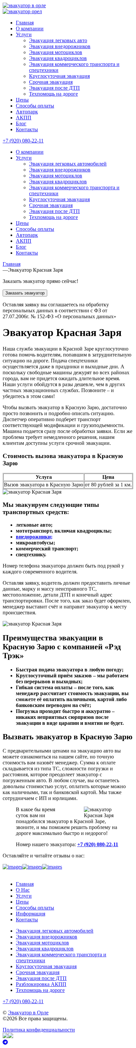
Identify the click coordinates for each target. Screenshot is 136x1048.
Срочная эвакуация (51, 82)
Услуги (24, 34)
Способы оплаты (35, 105)
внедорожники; (34, 536)
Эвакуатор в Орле (28, 1012)
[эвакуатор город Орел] (22, 11)
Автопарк (27, 111)
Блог (21, 123)
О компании (30, 28)
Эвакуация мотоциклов (55, 52)
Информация (30, 913)
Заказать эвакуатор (25, 293)
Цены (22, 100)
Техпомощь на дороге (53, 94)
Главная (25, 22)
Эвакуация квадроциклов (58, 58)
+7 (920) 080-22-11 (23, 140)
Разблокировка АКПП (41, 984)
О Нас (23, 890)
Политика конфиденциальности (39, 1030)
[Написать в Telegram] (68, 1042)
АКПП (23, 117)
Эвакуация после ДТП (54, 88)
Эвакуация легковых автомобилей (68, 164)
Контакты (27, 129)
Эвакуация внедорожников (59, 46)
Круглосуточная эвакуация (59, 76)
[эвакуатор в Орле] (24, 5)
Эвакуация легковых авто (58, 40)
